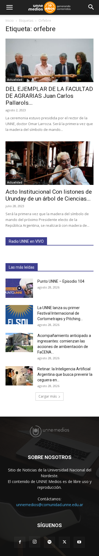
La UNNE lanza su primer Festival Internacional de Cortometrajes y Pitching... (60, 313)
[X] (64, 542)
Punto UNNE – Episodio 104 (60, 281)
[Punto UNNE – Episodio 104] (19, 288)
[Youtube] (79, 542)
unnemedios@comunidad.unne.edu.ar (49, 504)
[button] (9, 7)
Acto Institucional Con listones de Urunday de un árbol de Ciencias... (49, 195)
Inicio (10, 20)
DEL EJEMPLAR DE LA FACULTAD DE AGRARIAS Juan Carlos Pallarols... (49, 96)
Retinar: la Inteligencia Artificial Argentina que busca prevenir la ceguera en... (64, 374)
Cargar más (47, 396)
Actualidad (14, 80)
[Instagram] (34, 541)
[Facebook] (19, 542)
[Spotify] (49, 542)
